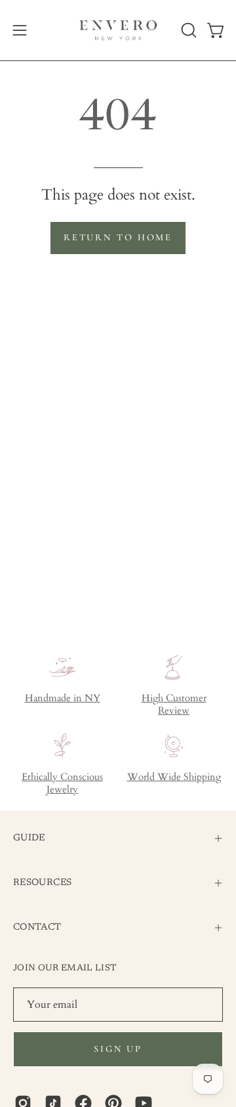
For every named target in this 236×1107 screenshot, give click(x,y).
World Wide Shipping (174, 777)
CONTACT (37, 927)
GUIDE (29, 838)
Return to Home (118, 237)
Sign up (118, 1048)
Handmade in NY (62, 698)
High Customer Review (174, 704)
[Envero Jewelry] (118, 30)
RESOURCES (42, 883)
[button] (187, 30)
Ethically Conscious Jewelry (62, 783)
